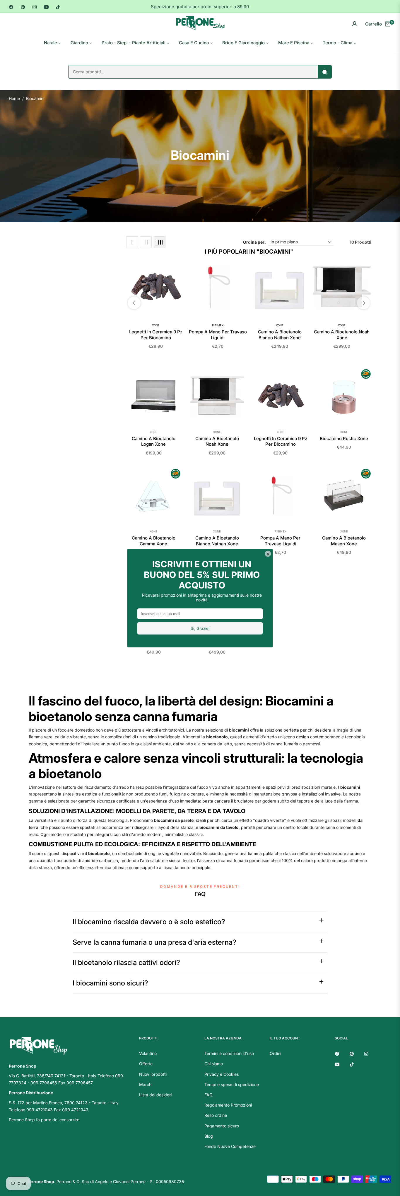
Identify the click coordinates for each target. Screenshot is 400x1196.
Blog (208, 1136)
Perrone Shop (40, 1181)
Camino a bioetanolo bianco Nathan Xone (280, 334)
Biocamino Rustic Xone (344, 438)
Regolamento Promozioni (228, 1104)
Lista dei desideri (155, 1094)
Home (14, 98)
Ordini (275, 1053)
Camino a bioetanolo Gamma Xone (153, 541)
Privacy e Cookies (221, 1074)
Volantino (148, 1053)
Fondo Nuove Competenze (230, 1146)
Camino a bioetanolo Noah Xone (342, 334)
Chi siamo (213, 1063)
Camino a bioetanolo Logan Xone (153, 441)
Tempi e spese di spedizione (231, 1084)
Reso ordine (215, 1115)
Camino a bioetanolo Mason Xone (344, 541)
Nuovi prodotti (153, 1074)
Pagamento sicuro (221, 1125)
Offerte (146, 1063)
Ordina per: (254, 242)
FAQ (208, 1094)
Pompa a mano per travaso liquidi (218, 334)
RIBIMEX (217, 325)
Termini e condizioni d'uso (229, 1053)
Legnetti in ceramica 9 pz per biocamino (155, 334)
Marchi (145, 1084)
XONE (156, 325)
